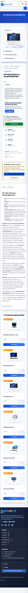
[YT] (22, 1)
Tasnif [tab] (3, 187)
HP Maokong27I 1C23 (8, 365)
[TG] (26, 1)
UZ (4, 580)
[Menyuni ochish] (2, 4)
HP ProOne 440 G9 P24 (9, 458)
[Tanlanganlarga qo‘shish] (24, 319)
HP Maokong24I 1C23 (8, 427)
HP (3, 306)
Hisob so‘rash (14, 124)
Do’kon (10, 16)
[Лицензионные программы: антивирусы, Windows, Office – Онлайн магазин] (10, 5)
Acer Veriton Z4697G (8, 488)
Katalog (11, 66)
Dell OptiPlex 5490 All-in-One (10, 334)
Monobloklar (23, 16)
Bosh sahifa (5, 16)
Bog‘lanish (10, 111)
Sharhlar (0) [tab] (10, 187)
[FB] (19, 1)
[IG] (24, 1)
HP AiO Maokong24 (8, 396)
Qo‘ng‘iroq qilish (14, 177)
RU (1, 580)
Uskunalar (16, 16)
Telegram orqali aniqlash (14, 174)
